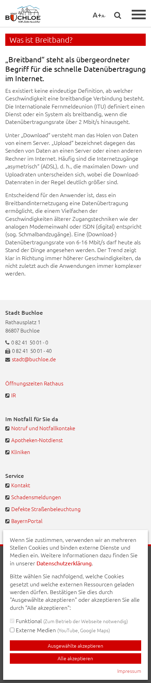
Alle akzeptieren (75, 658)
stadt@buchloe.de (34, 359)
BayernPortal (26, 520)
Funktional (71, 621)
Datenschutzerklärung (64, 562)
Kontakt (20, 485)
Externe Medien (62, 630)
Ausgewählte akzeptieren (75, 645)
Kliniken (20, 451)
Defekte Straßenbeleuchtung (46, 509)
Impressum (129, 670)
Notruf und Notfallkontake (43, 428)
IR (13, 395)
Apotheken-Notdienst (37, 440)
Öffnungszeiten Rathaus (34, 383)
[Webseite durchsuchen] (118, 15)
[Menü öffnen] (139, 14)
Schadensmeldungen (36, 497)
